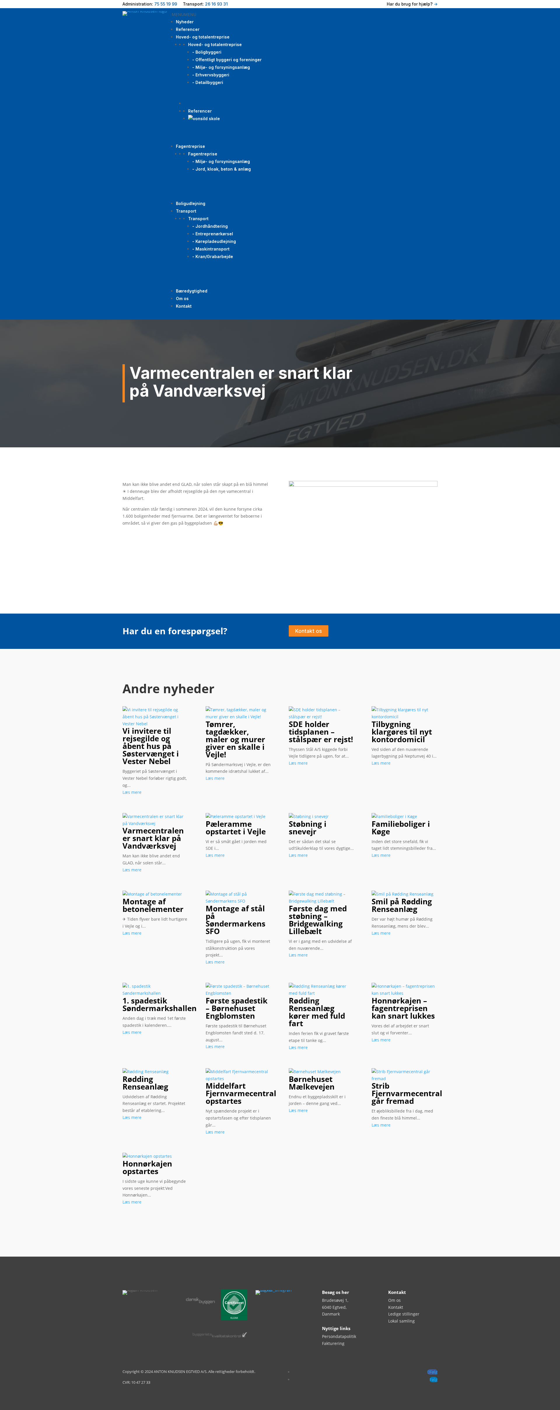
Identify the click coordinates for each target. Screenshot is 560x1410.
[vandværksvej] (363, 485)
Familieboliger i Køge (401, 828)
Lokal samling (401, 1321)
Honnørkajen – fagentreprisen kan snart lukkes (403, 1008)
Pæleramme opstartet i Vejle (236, 828)
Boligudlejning (190, 203)
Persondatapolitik (339, 1336)
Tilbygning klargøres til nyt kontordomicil (402, 732)
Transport (186, 211)
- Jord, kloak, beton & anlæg (221, 169)
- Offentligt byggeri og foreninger (227, 59)
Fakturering (333, 1343)
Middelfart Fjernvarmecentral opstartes (241, 1093)
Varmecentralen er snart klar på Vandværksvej (153, 838)
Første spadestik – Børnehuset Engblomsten (236, 1008)
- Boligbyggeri (206, 52)
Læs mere (132, 792)
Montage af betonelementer (153, 905)
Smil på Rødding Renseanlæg (402, 905)
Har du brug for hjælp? (412, 3)
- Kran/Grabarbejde (212, 256)
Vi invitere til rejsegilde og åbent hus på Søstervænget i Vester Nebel (151, 746)
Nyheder (185, 21)
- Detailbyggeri (207, 82)
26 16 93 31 (216, 3)
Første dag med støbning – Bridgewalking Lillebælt (318, 919)
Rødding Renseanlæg (145, 1083)
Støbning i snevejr (307, 828)
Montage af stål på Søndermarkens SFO (235, 919)
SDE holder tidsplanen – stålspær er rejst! (321, 732)
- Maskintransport (211, 248)
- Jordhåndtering (210, 226)
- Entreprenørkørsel (212, 233)
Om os (182, 298)
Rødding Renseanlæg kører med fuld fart (317, 1012)
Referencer (188, 29)
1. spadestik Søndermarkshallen (160, 1004)
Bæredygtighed (191, 290)
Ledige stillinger (403, 1314)
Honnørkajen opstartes (147, 1167)
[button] (184, 14)
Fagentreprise (190, 146)
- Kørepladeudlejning (214, 241)
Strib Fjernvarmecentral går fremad (407, 1093)
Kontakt (184, 306)
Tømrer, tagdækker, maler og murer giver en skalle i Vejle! (235, 739)
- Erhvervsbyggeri (210, 74)
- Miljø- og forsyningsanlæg (221, 67)
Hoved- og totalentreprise (203, 36)
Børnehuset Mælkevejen (312, 1083)
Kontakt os (308, 631)
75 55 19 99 (165, 3)
